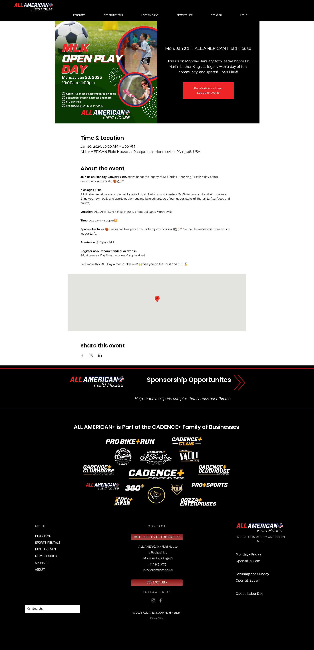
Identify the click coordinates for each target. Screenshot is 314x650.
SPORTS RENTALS (47, 542)
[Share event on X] (91, 355)
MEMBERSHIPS (46, 556)
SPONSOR (42, 562)
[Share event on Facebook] (82, 355)
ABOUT (40, 569)
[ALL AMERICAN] (153, 600)
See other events (208, 92)
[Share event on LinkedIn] (100, 355)
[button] (216, 15)
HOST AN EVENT (46, 549)
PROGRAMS (43, 536)
